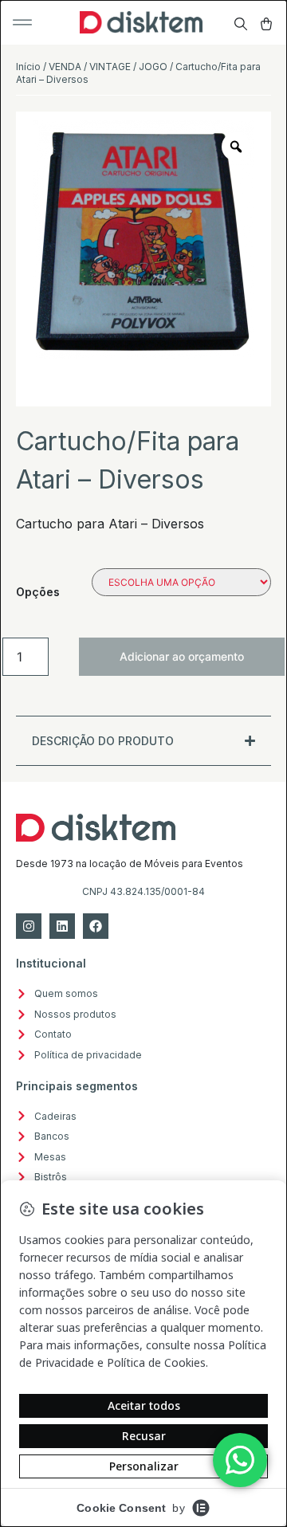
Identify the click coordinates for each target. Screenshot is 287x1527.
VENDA (65, 67)
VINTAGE (110, 67)
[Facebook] (95, 926)
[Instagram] (28, 926)
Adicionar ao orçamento (182, 656)
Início (28, 67)
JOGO (153, 67)
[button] (22, 22)
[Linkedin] (62, 926)
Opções (38, 592)
